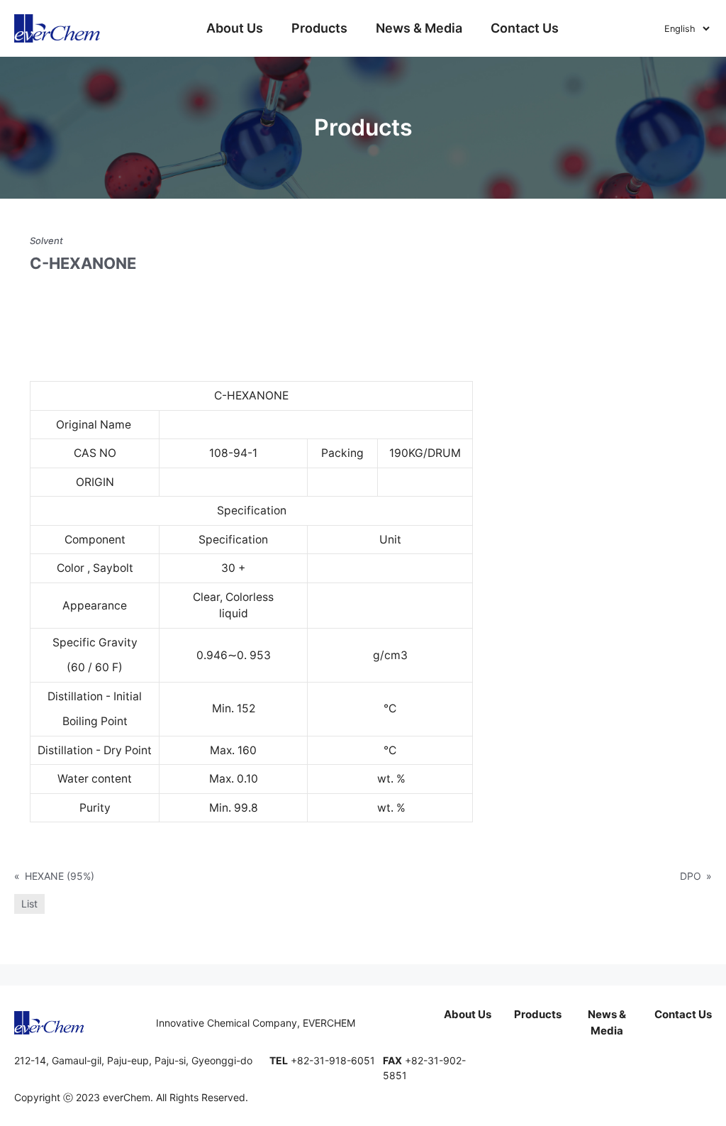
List (29, 904)
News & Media (419, 28)
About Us (234, 28)
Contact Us (525, 28)
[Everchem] (57, 28)
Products (319, 28)
